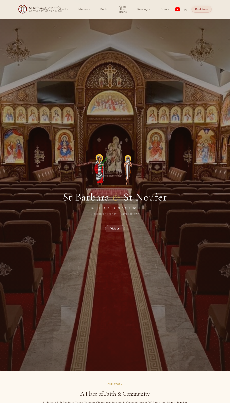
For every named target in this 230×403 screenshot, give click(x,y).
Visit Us (114, 228)
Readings (142, 9)
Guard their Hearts (123, 9)
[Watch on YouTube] (177, 9)
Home (45, 9)
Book (103, 9)
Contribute (201, 9)
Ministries (84, 9)
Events (165, 9)
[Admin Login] (185, 9)
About (62, 9)
